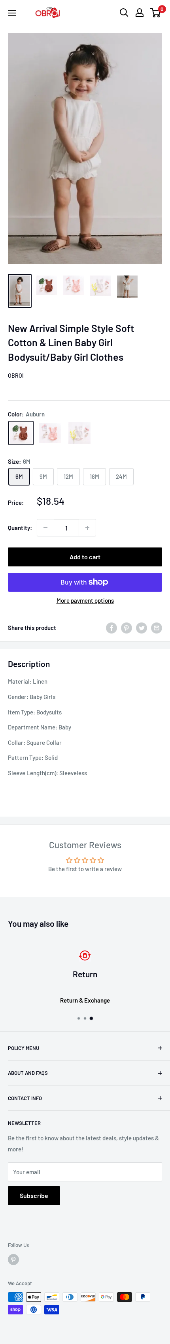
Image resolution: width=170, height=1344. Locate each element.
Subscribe (34, 1195)
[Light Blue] (79, 433)
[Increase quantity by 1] (87, 527)
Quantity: (20, 527)
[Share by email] (156, 628)
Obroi (16, 375)
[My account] (140, 12)
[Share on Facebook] (111, 628)
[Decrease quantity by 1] (45, 527)
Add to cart (85, 556)
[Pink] (50, 433)
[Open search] (124, 12)
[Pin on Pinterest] (126, 628)
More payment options (85, 600)
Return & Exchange (85, 1000)
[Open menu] (12, 13)
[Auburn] (21, 433)
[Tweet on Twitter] (141, 628)
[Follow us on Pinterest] (13, 1259)
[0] (156, 12)
